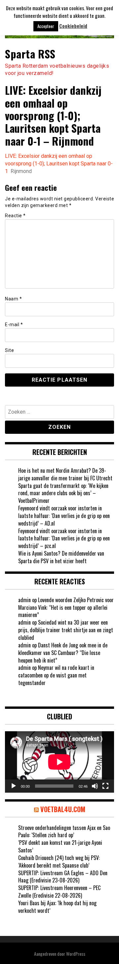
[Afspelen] (13, 786)
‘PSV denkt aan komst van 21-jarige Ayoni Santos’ (60, 846)
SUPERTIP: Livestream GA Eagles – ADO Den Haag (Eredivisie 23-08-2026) (62, 876)
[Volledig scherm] (105, 786)
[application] (59, 762)
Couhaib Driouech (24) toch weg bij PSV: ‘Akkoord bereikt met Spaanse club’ (59, 861)
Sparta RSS (30, 53)
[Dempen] (95, 786)
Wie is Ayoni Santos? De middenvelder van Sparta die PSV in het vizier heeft (61, 557)
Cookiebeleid (73, 25)
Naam (13, 298)
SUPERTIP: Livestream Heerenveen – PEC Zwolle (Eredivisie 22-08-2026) (59, 891)
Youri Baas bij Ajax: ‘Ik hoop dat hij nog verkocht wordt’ (57, 906)
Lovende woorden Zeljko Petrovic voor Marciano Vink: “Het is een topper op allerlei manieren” (66, 607)
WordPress (75, 953)
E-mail (14, 324)
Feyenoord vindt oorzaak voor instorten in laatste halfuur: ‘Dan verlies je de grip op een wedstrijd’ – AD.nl (64, 515)
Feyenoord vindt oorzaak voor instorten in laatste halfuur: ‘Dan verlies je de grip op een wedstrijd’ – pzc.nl (64, 538)
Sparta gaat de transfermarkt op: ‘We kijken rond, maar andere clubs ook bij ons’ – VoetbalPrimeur (63, 493)
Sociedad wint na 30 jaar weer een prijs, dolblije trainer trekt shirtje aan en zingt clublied (65, 629)
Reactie (15, 215)
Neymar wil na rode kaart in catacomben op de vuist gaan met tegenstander (56, 675)
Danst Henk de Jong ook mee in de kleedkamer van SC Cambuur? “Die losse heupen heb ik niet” (62, 652)
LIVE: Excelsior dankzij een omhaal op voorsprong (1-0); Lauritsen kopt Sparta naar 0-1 (59, 163)
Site (9, 350)
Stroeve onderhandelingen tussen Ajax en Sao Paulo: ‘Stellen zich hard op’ (64, 831)
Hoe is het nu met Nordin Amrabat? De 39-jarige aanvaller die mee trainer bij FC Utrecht (65, 474)
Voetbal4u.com (62, 809)
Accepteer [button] (45, 26)
